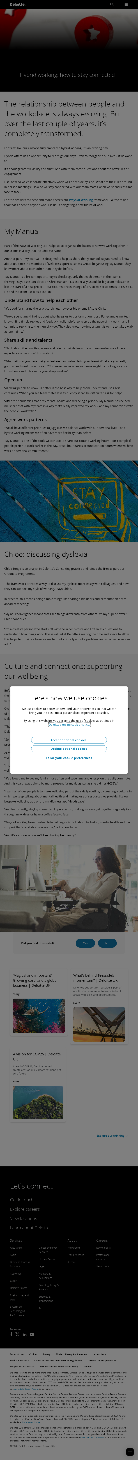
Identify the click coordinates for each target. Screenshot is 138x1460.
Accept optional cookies (69, 740)
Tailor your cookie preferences (69, 758)
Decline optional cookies (69, 749)
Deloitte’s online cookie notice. (69, 725)
